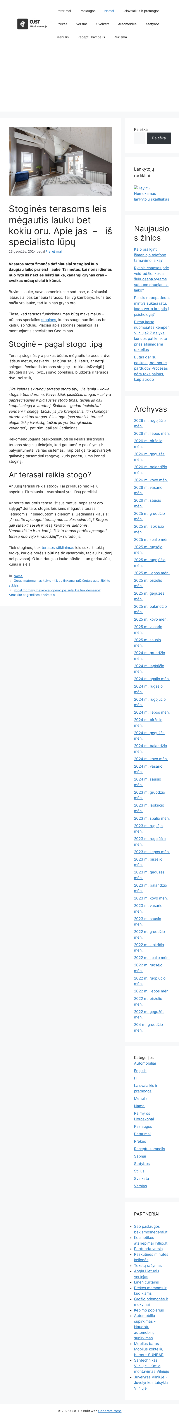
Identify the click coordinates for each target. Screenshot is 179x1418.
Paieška (141, 129)
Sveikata (102, 24)
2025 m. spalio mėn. (152, 539)
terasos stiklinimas (58, 547)
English (140, 1071)
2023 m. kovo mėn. (151, 898)
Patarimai (64, 11)
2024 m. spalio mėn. (152, 679)
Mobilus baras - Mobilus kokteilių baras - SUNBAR (149, 1349)
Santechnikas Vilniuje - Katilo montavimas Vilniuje (151, 1366)
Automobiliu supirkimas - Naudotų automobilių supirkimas (145, 1326)
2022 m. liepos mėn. (152, 991)
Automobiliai (127, 24)
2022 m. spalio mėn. (152, 957)
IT (135, 1078)
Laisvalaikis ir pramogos (141, 11)
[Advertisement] (89, 81)
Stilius (139, 1171)
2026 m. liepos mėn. (152, 433)
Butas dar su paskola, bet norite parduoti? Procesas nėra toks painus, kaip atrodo (151, 368)
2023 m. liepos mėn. (152, 852)
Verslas (82, 24)
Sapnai (140, 1156)
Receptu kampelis (91, 37)
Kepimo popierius (149, 1310)
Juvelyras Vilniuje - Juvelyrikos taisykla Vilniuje (151, 1382)
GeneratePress (110, 1411)
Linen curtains (146, 1282)
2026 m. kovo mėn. (151, 480)
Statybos (153, 24)
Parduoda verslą (148, 1249)
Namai (109, 11)
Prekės (62, 24)
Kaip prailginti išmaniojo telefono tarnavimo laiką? (150, 255)
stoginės (48, 320)
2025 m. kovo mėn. (151, 619)
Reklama (120, 37)
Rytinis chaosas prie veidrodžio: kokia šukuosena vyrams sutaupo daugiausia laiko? (151, 279)
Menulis (63, 37)
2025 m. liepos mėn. (152, 573)
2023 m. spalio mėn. (152, 818)
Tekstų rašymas (148, 1265)
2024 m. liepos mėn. (152, 712)
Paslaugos (88, 11)
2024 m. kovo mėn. (151, 759)
